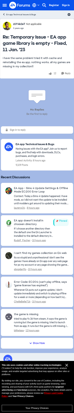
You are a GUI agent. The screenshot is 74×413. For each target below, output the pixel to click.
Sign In (66, 5)
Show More (39, 343)
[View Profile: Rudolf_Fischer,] (8, 223)
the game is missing (26, 314)
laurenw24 (19, 207)
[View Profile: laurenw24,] (8, 190)
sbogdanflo (20, 269)
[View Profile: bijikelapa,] (8, 316)
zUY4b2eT (19, 24)
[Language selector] (36, 5)
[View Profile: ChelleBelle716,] (8, 284)
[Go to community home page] (19, 5)
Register (54, 5)
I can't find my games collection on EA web (40, 253)
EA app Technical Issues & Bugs (21, 14)
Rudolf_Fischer (22, 240)
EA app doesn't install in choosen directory (28, 222)
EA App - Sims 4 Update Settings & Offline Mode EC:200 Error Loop (41, 190)
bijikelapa (19, 330)
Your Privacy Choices (37, 408)
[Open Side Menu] (4, 5)
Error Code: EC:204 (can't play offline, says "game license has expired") (40, 283)
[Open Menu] (69, 14)
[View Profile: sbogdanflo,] (8, 255)
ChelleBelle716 (22, 301)
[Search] (44, 5)
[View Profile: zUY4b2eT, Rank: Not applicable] (7, 26)
